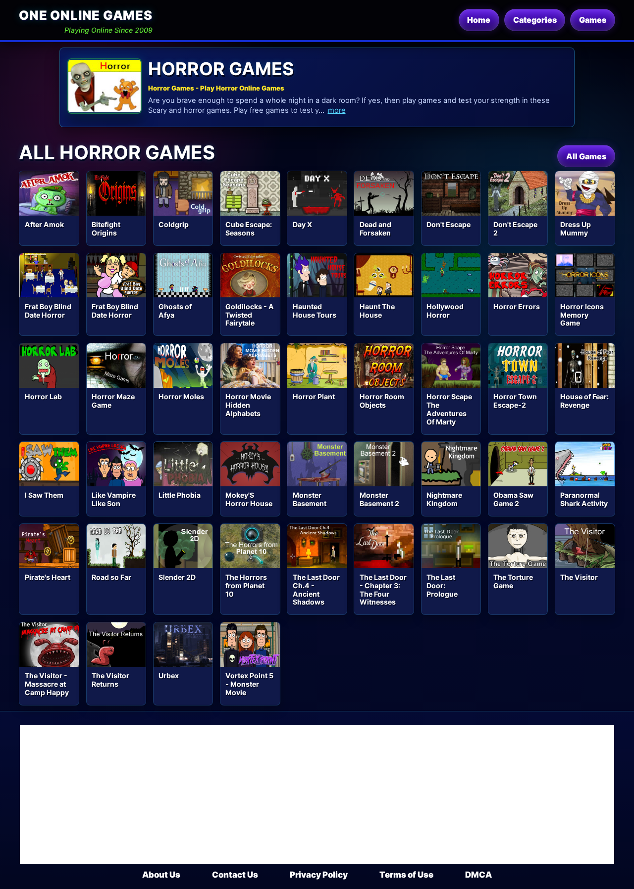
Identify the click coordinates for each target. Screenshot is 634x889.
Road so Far (111, 577)
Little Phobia (179, 495)
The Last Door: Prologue (442, 585)
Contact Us (235, 875)
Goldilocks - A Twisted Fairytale (249, 315)
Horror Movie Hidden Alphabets (248, 405)
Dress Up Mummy (575, 228)
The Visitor (579, 577)
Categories (535, 20)
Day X (302, 224)
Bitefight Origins (106, 228)
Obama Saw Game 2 (513, 499)
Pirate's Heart (47, 577)
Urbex (168, 675)
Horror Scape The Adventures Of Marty (449, 409)
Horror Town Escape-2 (515, 400)
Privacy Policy (319, 875)
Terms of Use (406, 875)
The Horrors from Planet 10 (246, 585)
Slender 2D (177, 577)
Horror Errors (516, 306)
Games (592, 20)
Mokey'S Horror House (248, 499)
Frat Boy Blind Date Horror (48, 310)
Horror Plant (314, 396)
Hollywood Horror (445, 310)
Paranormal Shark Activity (584, 499)
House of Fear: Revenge (584, 400)
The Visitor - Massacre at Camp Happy (47, 684)
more (337, 110)
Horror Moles (181, 396)
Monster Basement (309, 499)
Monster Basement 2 (379, 499)
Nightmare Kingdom (444, 499)
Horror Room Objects (382, 400)
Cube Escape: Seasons (248, 228)
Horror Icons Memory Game (582, 315)
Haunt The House (377, 310)
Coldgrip (173, 224)
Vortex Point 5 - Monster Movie (249, 684)
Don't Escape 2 (515, 228)
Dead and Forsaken (375, 228)
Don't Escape (448, 224)
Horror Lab (43, 396)
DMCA (478, 875)
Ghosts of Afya (175, 310)
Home (478, 20)
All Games (586, 156)
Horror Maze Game (113, 400)
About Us (161, 875)
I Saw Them (44, 495)
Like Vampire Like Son (114, 499)
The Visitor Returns (110, 679)
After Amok (44, 224)
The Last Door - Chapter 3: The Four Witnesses (383, 590)
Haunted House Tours (314, 310)
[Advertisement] (317, 794)
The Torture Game (513, 581)
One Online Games (85, 15)
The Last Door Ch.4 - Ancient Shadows (316, 590)
